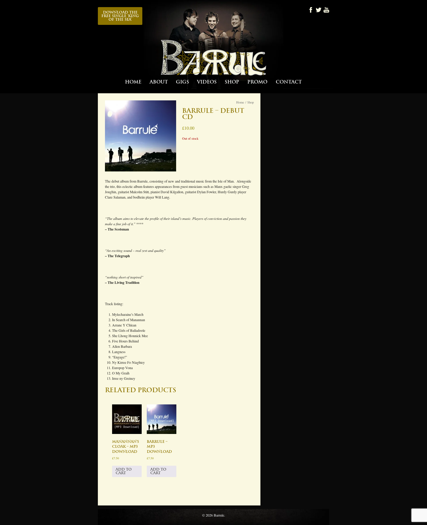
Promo (257, 82)
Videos (207, 82)
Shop (232, 82)
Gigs (182, 82)
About (159, 82)
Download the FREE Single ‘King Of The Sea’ (120, 16)
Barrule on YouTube (326, 10)
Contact (289, 82)
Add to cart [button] (124, 471)
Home (133, 82)
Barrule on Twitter (318, 10)
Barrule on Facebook (311, 10)
